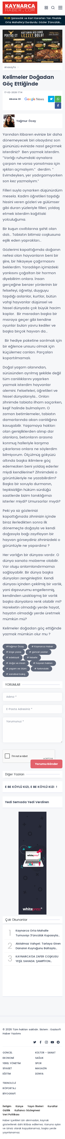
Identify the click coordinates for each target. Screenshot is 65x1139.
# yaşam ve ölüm (16, 668)
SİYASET (7, 1068)
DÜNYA (39, 1073)
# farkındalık (41, 668)
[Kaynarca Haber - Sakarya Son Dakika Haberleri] (20, 7)
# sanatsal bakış (15, 674)
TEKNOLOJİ (9, 1083)
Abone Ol (15, 99)
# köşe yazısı (13, 652)
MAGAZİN (41, 1068)
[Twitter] (34, 1042)
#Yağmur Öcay (15, 646)
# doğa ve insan (15, 663)
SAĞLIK (39, 1058)
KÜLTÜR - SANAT (45, 1052)
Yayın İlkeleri (35, 1106)
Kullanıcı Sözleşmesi (27, 1110)
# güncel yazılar (38, 652)
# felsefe (32, 657)
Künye (19, 1106)
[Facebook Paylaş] (58, 105)
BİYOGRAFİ (9, 1093)
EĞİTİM (7, 1073)
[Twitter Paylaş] (51, 99)
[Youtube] (52, 1042)
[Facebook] (40, 1042)
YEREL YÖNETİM (12, 1063)
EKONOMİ (8, 1058)
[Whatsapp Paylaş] (58, 99)
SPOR (38, 1063)
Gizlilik (6, 1110)
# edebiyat (12, 657)
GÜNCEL (7, 1052)
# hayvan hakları (43, 663)
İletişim (7, 1106)
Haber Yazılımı (12, 1033)
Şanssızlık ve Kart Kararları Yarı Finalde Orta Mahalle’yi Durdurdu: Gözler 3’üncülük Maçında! (32, 20)
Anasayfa (10, 67)
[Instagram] (46, 1042)
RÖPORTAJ (9, 1088)
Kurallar (53, 1106)
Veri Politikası (11, 1114)
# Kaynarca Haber (42, 646)
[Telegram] (58, 1042)
